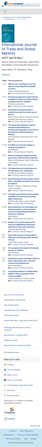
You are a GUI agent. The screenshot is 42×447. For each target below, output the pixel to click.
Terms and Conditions (13, 439)
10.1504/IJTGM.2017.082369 (22, 106)
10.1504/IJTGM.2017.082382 (22, 244)
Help (25, 439)
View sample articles (11, 305)
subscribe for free (25, 385)
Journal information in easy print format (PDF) (20, 320)
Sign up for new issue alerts (14, 295)
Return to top (35, 426)
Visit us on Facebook (14, 380)
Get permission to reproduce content (17, 345)
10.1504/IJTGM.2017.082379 (22, 141)
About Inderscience (26, 431)
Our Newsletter (13, 385)
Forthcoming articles (11, 315)
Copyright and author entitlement (16, 310)
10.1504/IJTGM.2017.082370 (22, 219)
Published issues (9, 19)
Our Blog (10, 365)
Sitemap (33, 439)
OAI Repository (8, 435)
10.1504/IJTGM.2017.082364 (22, 93)
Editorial (7, 75)
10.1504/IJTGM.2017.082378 (22, 121)
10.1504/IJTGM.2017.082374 (22, 268)
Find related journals (11, 352)
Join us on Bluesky (14, 370)
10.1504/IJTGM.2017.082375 (22, 165)
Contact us (12, 431)
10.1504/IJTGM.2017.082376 (22, 175)
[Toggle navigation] (5, 12)
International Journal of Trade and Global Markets (16, 17)
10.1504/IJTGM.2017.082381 (22, 255)
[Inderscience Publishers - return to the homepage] (21, 3)
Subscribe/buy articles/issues (15, 300)
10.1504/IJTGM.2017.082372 (22, 152)
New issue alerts (13, 395)
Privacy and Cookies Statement (28, 435)
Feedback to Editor (11, 340)
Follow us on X (12, 375)
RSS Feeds (11, 390)
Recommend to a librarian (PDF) (15, 335)
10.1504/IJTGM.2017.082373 (22, 191)
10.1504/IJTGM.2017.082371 (22, 281)
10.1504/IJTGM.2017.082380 (22, 203)
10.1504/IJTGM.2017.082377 (22, 232)
